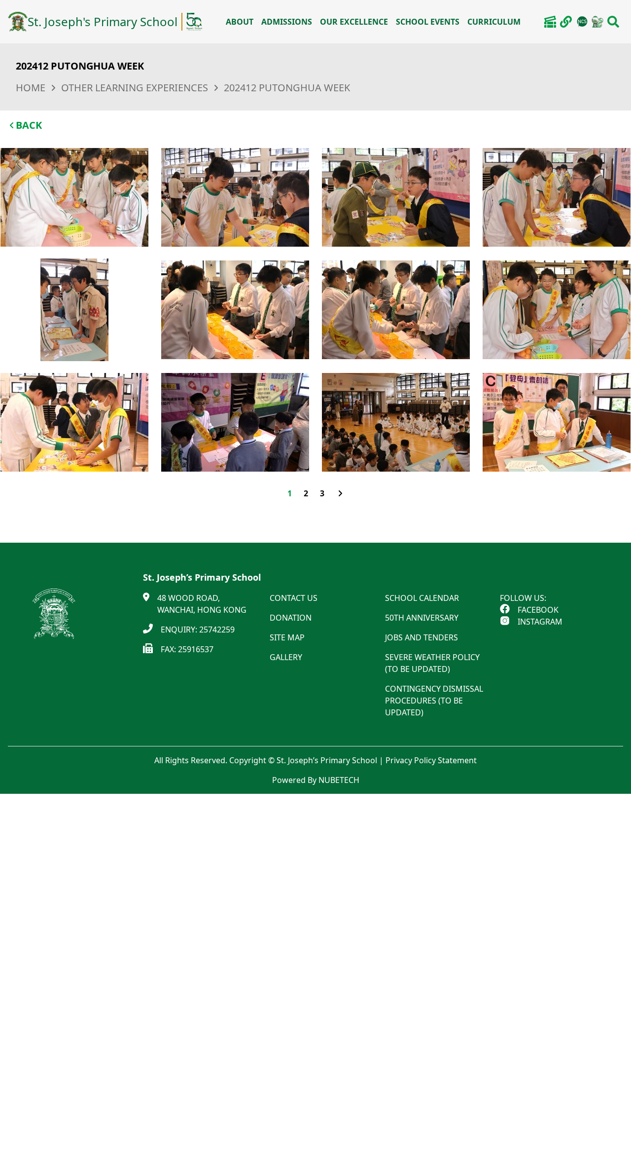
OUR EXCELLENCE (354, 21)
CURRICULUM (494, 21)
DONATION (291, 617)
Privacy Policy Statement (431, 760)
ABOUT (239, 21)
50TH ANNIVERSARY (421, 617)
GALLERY (286, 657)
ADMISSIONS (286, 21)
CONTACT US (293, 598)
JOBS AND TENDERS (421, 637)
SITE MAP (287, 637)
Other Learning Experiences (134, 87)
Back (29, 125)
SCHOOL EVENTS (427, 21)
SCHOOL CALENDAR (422, 598)
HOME (30, 87)
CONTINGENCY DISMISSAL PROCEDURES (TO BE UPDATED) (434, 700)
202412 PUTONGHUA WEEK (287, 87)
